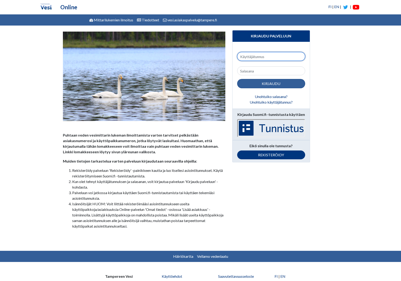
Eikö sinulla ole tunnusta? (271, 146)
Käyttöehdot (172, 276)
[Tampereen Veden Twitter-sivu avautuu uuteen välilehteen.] (345, 6)
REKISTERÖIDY (271, 155)
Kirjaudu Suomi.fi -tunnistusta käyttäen (271, 114)
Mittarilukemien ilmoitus (113, 20)
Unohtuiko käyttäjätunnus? (271, 102)
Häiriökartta (183, 256)
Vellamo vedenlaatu (212, 256)
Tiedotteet (150, 20)
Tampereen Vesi (119, 276)
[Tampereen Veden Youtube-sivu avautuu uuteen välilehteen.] (355, 6)
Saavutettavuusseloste (236, 276)
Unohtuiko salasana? (271, 96)
